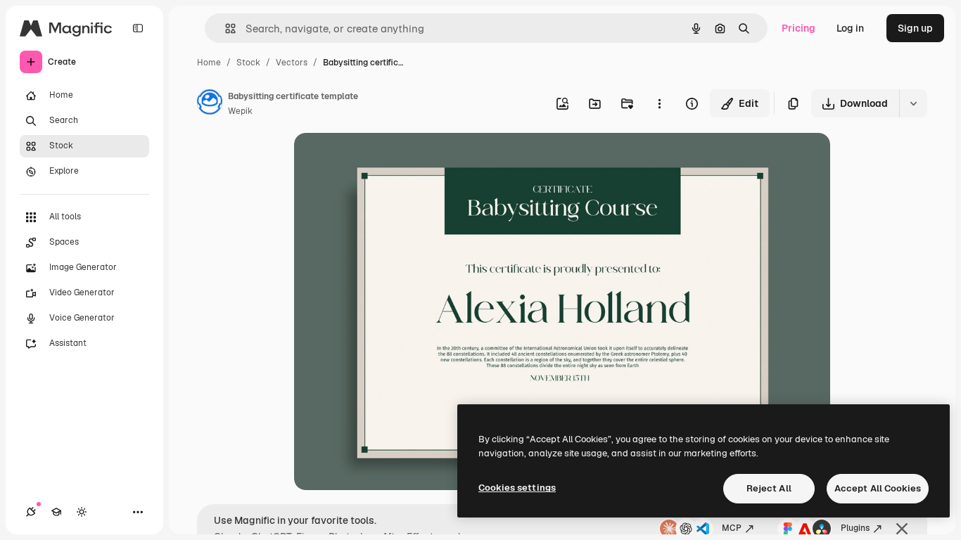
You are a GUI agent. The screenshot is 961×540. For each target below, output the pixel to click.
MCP (732, 528)
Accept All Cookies (877, 488)
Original (384, 160)
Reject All (768, 488)
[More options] (659, 103)
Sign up (915, 28)
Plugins (855, 528)
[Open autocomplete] (224, 28)
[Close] (901, 528)
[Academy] (56, 512)
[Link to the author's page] (209, 104)
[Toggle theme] (81, 512)
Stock (248, 62)
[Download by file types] (913, 103)
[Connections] (31, 512)
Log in (850, 28)
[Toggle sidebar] (138, 28)
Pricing (798, 28)
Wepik (240, 111)
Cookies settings (517, 488)
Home (209, 62)
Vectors (291, 62)
